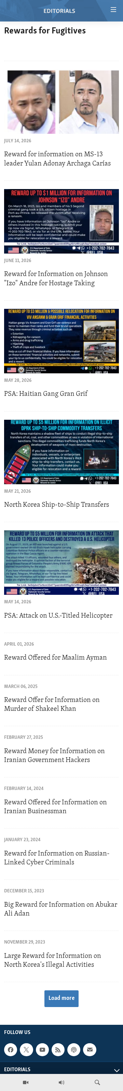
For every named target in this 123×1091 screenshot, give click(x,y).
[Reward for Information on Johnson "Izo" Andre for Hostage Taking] (61, 221)
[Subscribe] (89, 1049)
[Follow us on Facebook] (10, 1049)
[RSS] (58, 1049)
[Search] (97, 1082)
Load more (61, 998)
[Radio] (61, 1082)
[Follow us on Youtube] (42, 1049)
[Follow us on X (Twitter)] (26, 1049)
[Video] (25, 1082)
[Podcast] (73, 1049)
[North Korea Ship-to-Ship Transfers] (61, 452)
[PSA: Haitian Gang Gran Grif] (61, 341)
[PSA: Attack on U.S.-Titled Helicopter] (61, 562)
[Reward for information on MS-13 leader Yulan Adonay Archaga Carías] (61, 101)
